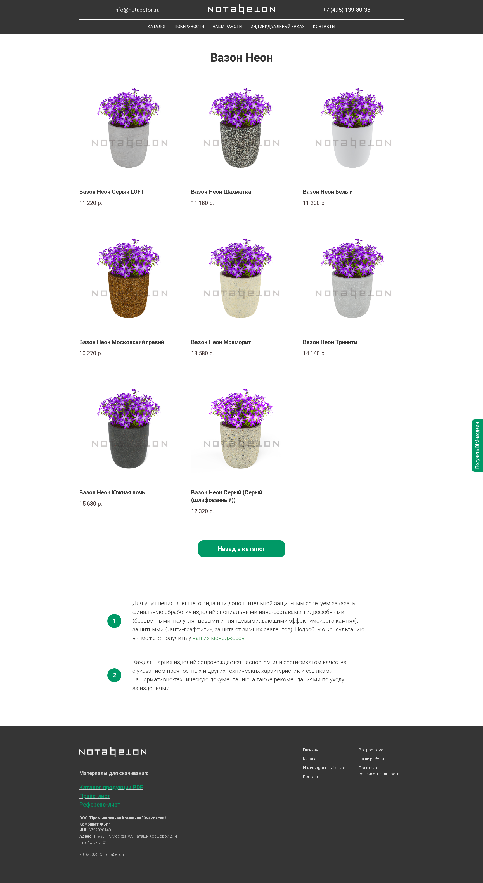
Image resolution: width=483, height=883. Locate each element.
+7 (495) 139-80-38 (346, 9)
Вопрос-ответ (372, 750)
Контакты (324, 26)
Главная (310, 750)
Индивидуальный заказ (278, 26)
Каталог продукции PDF (111, 787)
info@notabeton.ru (137, 9)
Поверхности (189, 26)
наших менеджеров (219, 638)
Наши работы (228, 26)
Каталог (157, 26)
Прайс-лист (94, 796)
